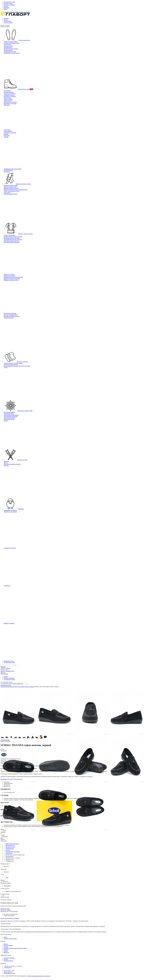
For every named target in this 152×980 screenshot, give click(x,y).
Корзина (3, 671)
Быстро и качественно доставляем (10, 918)
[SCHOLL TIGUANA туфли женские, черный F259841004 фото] (19, 734)
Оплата (6, 6)
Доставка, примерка (9, 4)
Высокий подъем (10, 847)
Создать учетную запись (10, 938)
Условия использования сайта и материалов (38, 976)
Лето (7, 877)
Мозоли (8, 850)
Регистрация (7, 685)
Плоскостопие (9, 856)
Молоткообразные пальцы (13, 851)
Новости (6, 949)
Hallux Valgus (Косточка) (12, 843)
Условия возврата (8, 960)
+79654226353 (7, 967)
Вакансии (6, 952)
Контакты (6, 7)
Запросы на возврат (9, 678)
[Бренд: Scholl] (4, 757)
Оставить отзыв (8, 3)
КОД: (2, 741)
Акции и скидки (8, 22)
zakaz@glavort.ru (8, 971)
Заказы (6, 676)
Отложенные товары (9, 679)
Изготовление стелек (9, 2)
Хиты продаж (7, 21)
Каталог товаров (8, 945)
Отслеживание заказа (6, 683)
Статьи (6, 951)
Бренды (6, 19)
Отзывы (6, 946)
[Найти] (16, 665)
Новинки (6, 18)
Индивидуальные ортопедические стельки (15, 948)
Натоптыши (9, 853)
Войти (5, 9)
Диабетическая (10, 848)
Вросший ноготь (10, 845)
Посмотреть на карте (9, 973)
